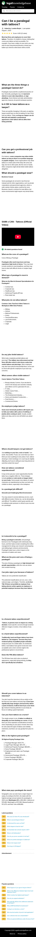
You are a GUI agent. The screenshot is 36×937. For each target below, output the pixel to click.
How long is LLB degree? (14, 846)
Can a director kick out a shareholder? (17, 915)
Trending (4, 7)
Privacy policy (22, 933)
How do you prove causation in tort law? (18, 836)
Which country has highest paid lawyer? (18, 895)
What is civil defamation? (14, 833)
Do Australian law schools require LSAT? (18, 829)
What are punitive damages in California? (18, 839)
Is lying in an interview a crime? (15, 909)
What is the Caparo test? (14, 843)
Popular (12, 7)
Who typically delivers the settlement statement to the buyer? (20, 902)
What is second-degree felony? (15, 820)
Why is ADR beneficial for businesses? (17, 905)
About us (12, 933)
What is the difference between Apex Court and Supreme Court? (20, 891)
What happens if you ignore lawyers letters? (19, 887)
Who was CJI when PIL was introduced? (18, 816)
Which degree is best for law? (15, 826)
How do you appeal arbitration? (15, 898)
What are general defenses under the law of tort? (20, 919)
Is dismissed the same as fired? (16, 823)
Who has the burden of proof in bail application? (20, 912)
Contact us (20, 7)
